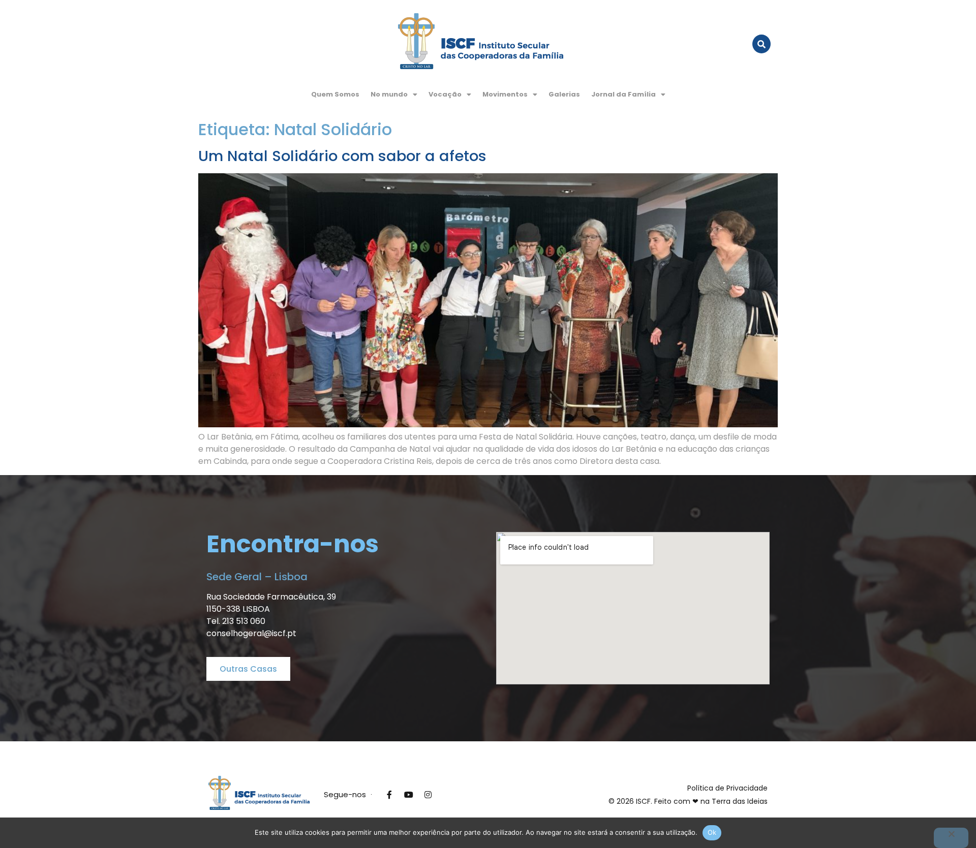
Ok (712, 832)
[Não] (951, 838)
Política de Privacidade (727, 788)
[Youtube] (409, 795)
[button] (394, 94)
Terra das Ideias (740, 801)
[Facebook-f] (389, 795)
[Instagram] (428, 795)
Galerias (564, 94)
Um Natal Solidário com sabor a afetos (342, 156)
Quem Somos (335, 94)
